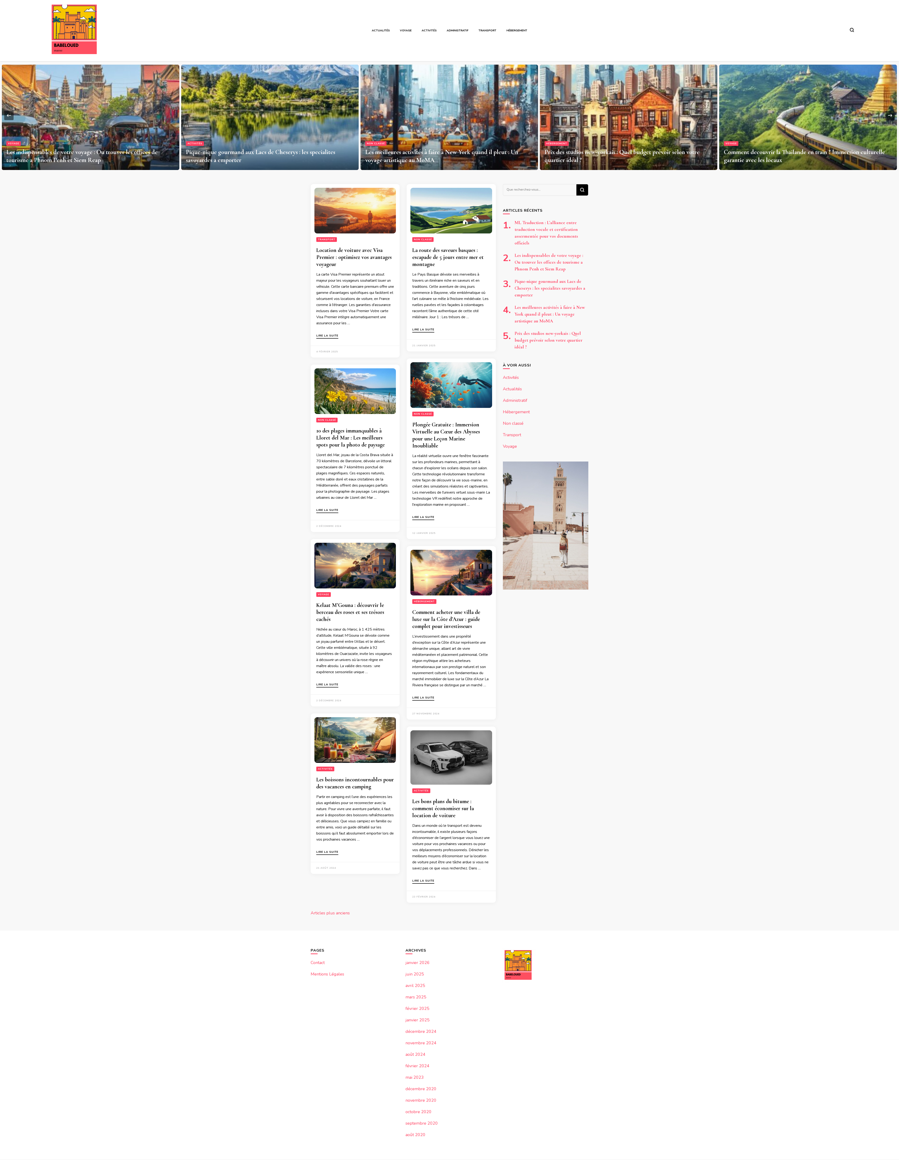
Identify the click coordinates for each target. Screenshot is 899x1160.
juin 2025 (414, 974)
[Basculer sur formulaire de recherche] (852, 30)
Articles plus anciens (330, 913)
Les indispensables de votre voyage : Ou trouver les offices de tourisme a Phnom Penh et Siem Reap (549, 262)
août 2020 (415, 1135)
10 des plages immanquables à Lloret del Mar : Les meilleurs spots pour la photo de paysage (350, 437)
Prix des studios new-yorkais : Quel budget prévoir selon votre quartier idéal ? (548, 340)
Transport (487, 30)
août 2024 (415, 1054)
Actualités (381, 30)
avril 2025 (415, 985)
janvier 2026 (417, 962)
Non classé (197, 143)
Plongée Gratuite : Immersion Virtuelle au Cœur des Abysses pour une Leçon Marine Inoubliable (446, 435)
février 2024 (417, 1066)
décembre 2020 (420, 1089)
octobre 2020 (418, 1112)
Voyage (406, 30)
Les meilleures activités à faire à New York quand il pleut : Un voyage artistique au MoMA (550, 314)
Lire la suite (327, 335)
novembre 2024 (420, 1043)
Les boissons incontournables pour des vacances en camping (355, 783)
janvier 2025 (417, 1020)
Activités (429, 30)
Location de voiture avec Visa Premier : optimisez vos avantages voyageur (354, 257)
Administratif (457, 30)
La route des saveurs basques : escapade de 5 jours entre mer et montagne (448, 257)
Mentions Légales (327, 974)
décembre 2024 (420, 1031)
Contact (318, 962)
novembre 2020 (420, 1100)
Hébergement (516, 30)
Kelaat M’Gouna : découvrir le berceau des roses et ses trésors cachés (350, 612)
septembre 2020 (421, 1123)
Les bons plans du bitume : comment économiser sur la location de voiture (443, 808)
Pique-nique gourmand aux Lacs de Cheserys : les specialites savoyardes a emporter (550, 288)
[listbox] (449, 115)
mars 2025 (415, 997)
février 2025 (417, 1008)
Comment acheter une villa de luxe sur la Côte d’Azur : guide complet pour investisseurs (446, 619)
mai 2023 (414, 1077)
